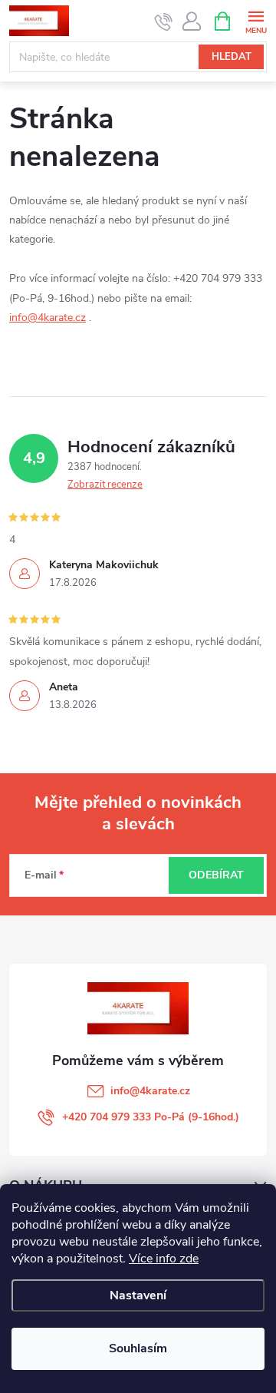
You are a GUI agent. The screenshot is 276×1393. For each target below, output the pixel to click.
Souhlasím (138, 1348)
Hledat (231, 57)
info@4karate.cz (47, 317)
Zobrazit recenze (105, 484)
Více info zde (164, 1258)
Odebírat (216, 875)
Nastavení (138, 1295)
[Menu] (255, 20)
